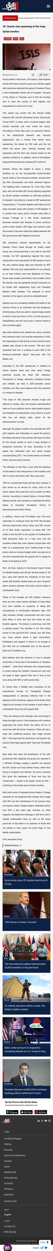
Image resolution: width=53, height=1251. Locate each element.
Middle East (10, 1172)
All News (8, 1189)
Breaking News (10, 18)
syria (15, 39)
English (7, 1215)
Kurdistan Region (12, 1138)
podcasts (9, 1194)
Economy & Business (14, 1155)
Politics (7, 1144)
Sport (7, 1166)
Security (8, 1149)
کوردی (7, 1220)
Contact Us (9, 1226)
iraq (21, 39)
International (10, 1177)
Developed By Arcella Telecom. (26, 1241)
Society (8, 1161)
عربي (6, 1209)
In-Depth (8, 39)
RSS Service (10, 1232)
